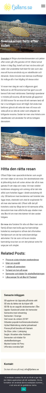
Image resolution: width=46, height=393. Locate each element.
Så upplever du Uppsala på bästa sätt (20, 300)
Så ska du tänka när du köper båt (18, 303)
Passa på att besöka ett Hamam (18, 328)
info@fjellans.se (31, 369)
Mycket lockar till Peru (14, 344)
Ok (23, 389)
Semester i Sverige (12, 316)
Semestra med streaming (15, 313)
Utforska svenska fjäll (14, 347)
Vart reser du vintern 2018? (16, 319)
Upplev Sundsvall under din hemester (20, 310)
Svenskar (5, 58)
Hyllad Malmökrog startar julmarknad (20, 325)
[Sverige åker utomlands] (18, 7)
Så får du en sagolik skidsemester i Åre (21, 307)
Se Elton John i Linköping (15, 331)
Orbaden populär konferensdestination (21, 322)
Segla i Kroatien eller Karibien (17, 334)
